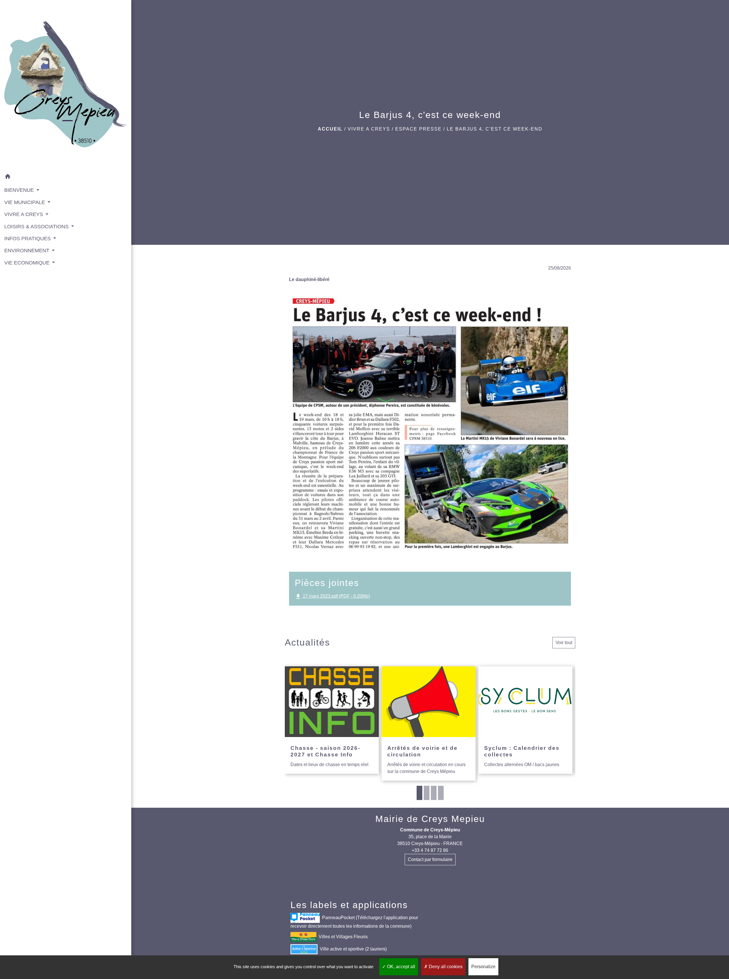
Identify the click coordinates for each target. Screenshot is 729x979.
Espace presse (418, 129)
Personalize (483, 966)
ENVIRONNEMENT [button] (27, 250)
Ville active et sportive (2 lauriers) (353, 948)
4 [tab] (441, 793)
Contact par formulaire (430, 859)
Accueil (330, 129)
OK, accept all (400, 966)
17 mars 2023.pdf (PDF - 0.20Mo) (332, 596)
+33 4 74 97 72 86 (430, 850)
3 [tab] (434, 793)
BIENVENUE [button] (19, 190)
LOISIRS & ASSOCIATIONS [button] (37, 226)
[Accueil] (65, 85)
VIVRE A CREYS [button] (24, 214)
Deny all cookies (445, 966)
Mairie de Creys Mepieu (430, 819)
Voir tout (564, 642)
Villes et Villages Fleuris (343, 936)
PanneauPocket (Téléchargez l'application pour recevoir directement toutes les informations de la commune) (354, 921)
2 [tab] (426, 793)
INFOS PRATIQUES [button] (28, 238)
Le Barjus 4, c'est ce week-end (494, 129)
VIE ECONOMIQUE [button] (27, 263)
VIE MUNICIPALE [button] (25, 202)
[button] (65, 177)
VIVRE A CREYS (369, 129)
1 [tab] (419, 793)
